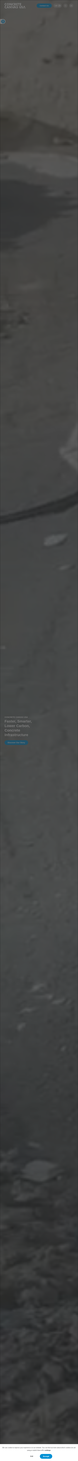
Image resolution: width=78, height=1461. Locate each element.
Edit (31, 1456)
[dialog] (39, 730)
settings (48, 1450)
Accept (46, 1456)
